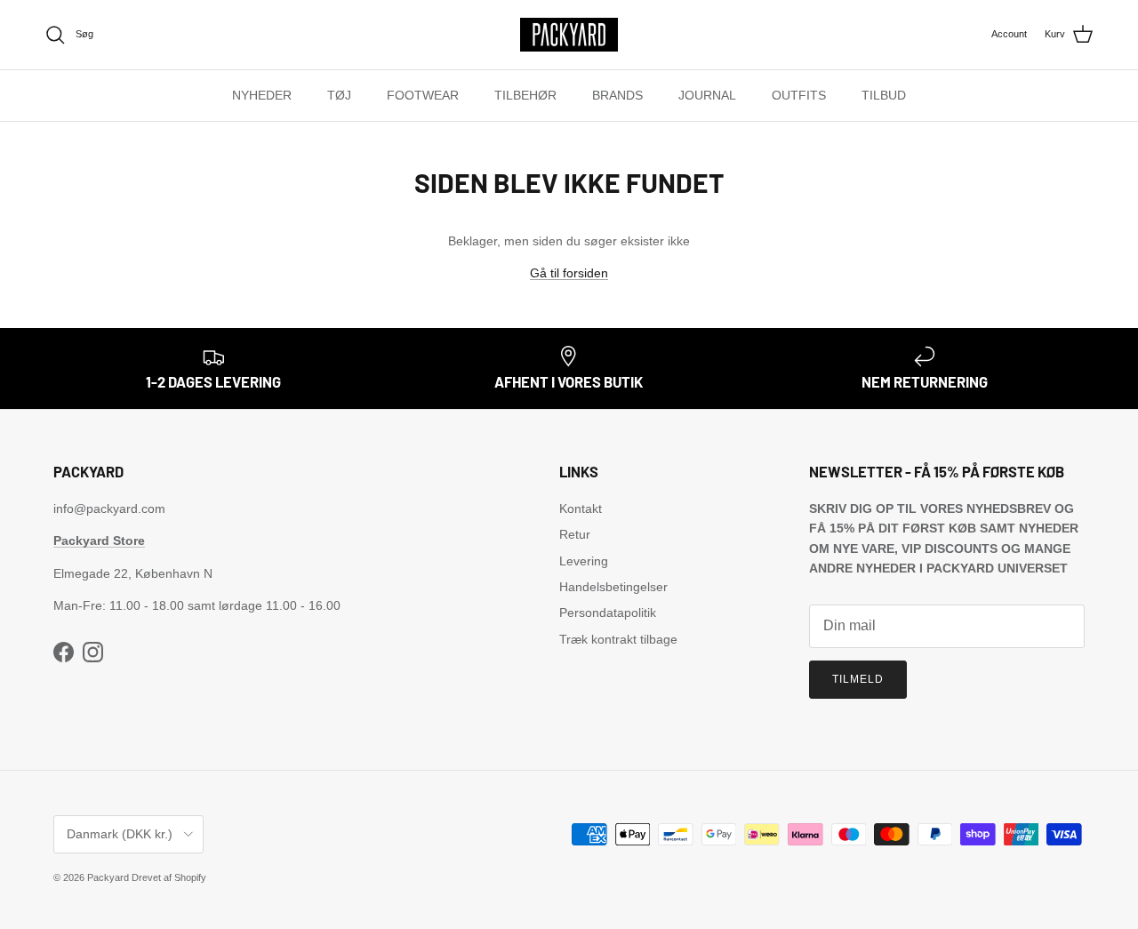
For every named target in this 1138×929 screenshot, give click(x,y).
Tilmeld (858, 679)
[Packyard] (569, 35)
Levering (583, 561)
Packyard (108, 877)
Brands (617, 95)
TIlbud (884, 95)
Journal (707, 95)
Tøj (339, 95)
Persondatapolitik (607, 612)
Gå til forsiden (569, 273)
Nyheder (262, 95)
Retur (574, 534)
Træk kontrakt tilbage (618, 639)
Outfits (799, 95)
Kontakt (580, 508)
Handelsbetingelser (613, 587)
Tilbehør (525, 95)
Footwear (423, 95)
